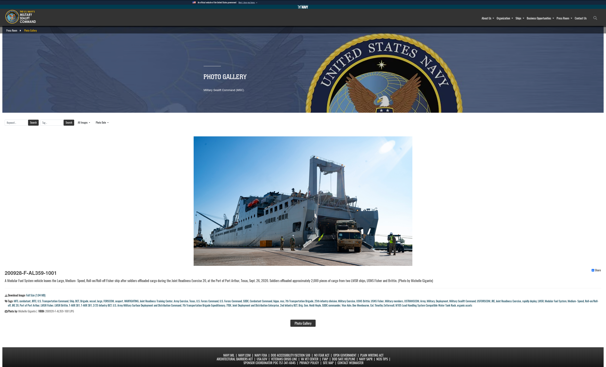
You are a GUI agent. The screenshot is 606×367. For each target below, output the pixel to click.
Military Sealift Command (462, 301)
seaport (119, 301)
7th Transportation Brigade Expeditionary (203, 305)
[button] (248, 2)
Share (598, 270)
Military (431, 301)
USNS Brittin (363, 301)
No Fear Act (321, 355)
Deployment (442, 301)
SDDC (246, 301)
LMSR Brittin (61, 305)
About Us (487, 18)
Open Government (344, 355)
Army (423, 301)
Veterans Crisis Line (284, 359)
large (99, 301)
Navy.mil (228, 355)
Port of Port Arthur (30, 305)
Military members (394, 301)
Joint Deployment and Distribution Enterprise (255, 305)
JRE (493, 301)
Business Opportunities (539, 18)
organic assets (464, 305)
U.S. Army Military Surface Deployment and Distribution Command (147, 305)
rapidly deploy (529, 301)
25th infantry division (326, 301)
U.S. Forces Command (207, 301)
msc (282, 301)
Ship (72, 301)
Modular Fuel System (556, 301)
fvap (325, 359)
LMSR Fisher (47, 305)
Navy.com (244, 355)
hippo (276, 301)
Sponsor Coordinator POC (261, 363)
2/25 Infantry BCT (102, 305)
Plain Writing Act (371, 355)
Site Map (328, 363)
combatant (25, 301)
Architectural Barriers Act (235, 359)
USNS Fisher (377, 301)
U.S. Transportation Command (53, 301)
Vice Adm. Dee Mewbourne (355, 305)
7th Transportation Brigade (299, 301)
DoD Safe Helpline (343, 359)
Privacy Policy (309, 363)
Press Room (563, 18)
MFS (16, 301)
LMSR (541, 301)
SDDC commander (331, 305)
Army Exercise (181, 301)
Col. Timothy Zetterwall (382, 305)
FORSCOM (109, 301)
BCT (77, 301)
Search (33, 122)
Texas (192, 301)
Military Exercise (346, 301)
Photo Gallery (303, 323)
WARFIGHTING (131, 301)
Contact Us (581, 18)
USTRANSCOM (411, 301)
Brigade (84, 301)
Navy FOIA (261, 355)
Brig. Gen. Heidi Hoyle (310, 305)
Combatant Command (261, 301)
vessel (92, 301)
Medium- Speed (576, 301)
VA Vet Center (309, 359)
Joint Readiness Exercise (508, 301)
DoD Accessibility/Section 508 (290, 355)
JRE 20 (15, 305)
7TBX (228, 305)
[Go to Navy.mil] (303, 7)
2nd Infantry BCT (288, 305)
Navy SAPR (365, 359)
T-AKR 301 (74, 305)
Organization (504, 18)
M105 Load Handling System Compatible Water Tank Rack (425, 305)
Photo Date (101, 122)
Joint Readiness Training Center (156, 301)
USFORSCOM (483, 301)
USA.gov (262, 359)
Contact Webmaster (350, 363)
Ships (519, 18)
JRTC (34, 301)
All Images (83, 122)
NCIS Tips (382, 359)
